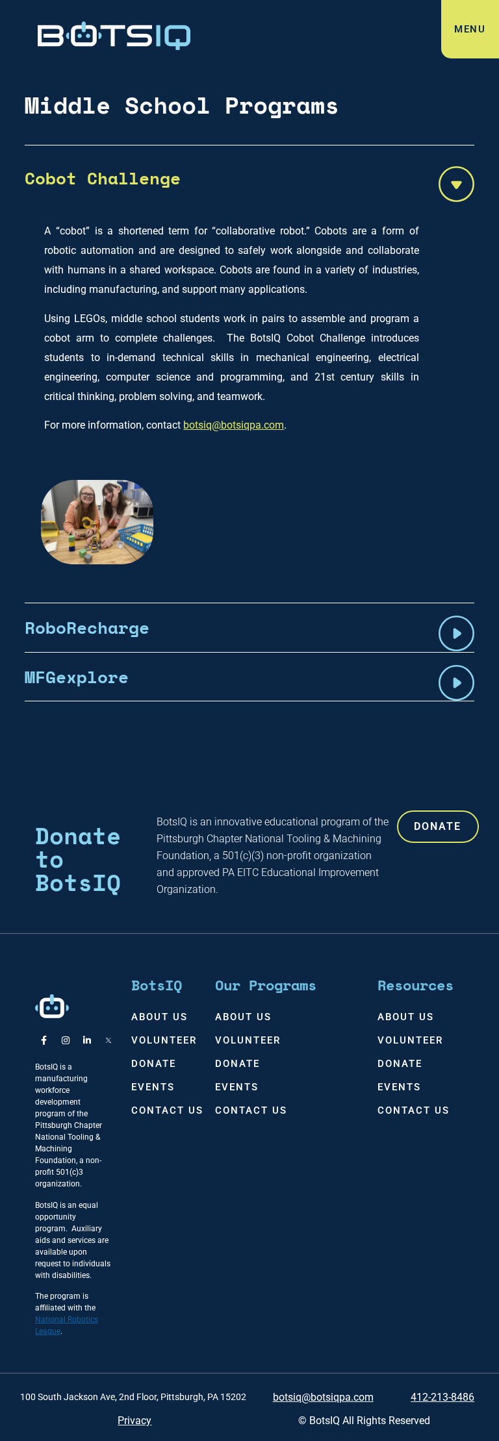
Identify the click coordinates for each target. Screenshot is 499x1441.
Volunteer (164, 1040)
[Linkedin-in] (87, 1040)
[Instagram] (66, 1040)
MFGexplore (77, 676)
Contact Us (167, 1110)
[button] (249, 178)
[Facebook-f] (44, 1040)
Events (153, 1087)
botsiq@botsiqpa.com (233, 425)
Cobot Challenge (103, 178)
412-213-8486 (442, 1397)
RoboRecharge (87, 627)
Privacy (134, 1420)
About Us (159, 1017)
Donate (153, 1064)
